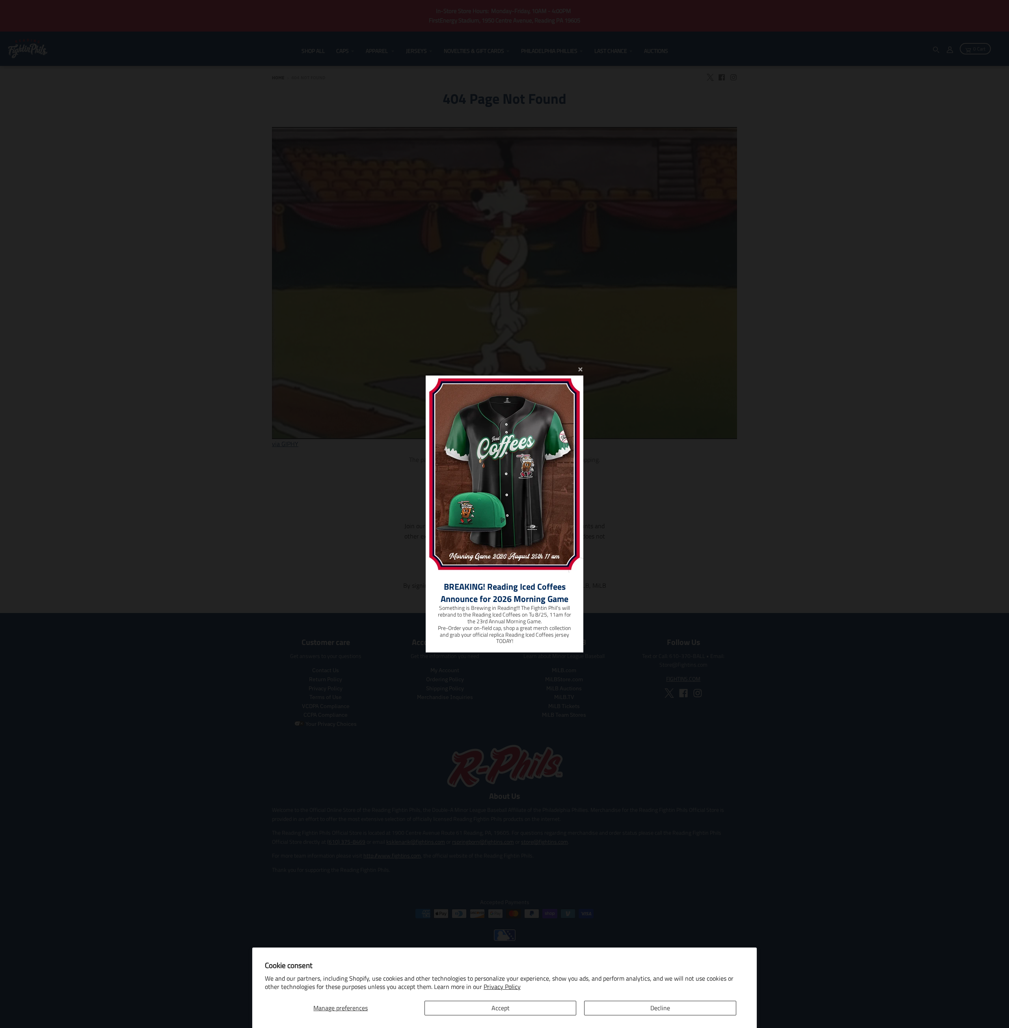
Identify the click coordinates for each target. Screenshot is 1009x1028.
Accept (500, 1008)
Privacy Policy (502, 986)
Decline (660, 1008)
